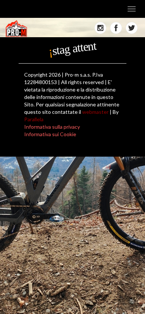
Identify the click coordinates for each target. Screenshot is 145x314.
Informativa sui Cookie (50, 134)
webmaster (95, 112)
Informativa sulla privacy (52, 127)
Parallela (34, 119)
